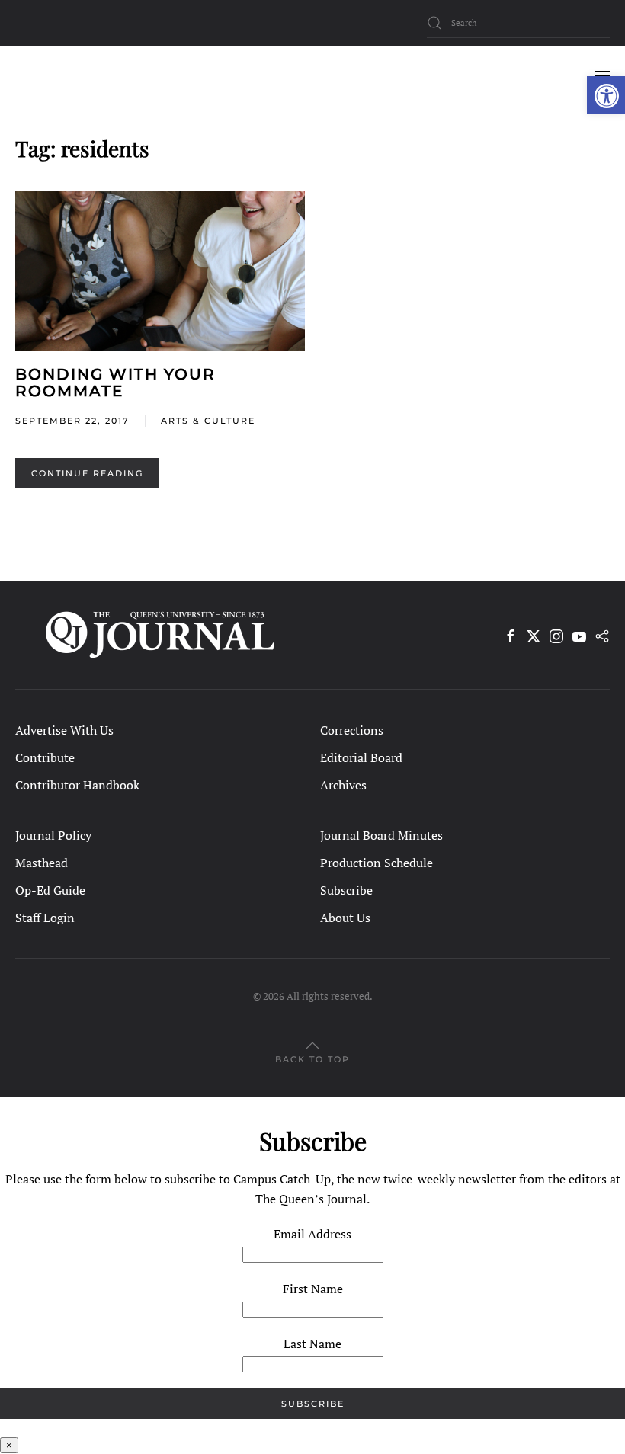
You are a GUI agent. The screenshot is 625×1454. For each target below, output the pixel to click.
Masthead (41, 862)
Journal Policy (53, 835)
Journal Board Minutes (381, 835)
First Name (313, 1288)
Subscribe (346, 890)
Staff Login (45, 917)
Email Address (312, 1233)
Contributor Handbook (77, 785)
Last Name (312, 1343)
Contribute (45, 757)
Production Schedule (376, 862)
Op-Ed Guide (50, 890)
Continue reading (87, 473)
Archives (343, 785)
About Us (345, 917)
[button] (606, 95)
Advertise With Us (64, 730)
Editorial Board (361, 757)
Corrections (351, 730)
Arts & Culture (208, 420)
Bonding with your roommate (115, 382)
